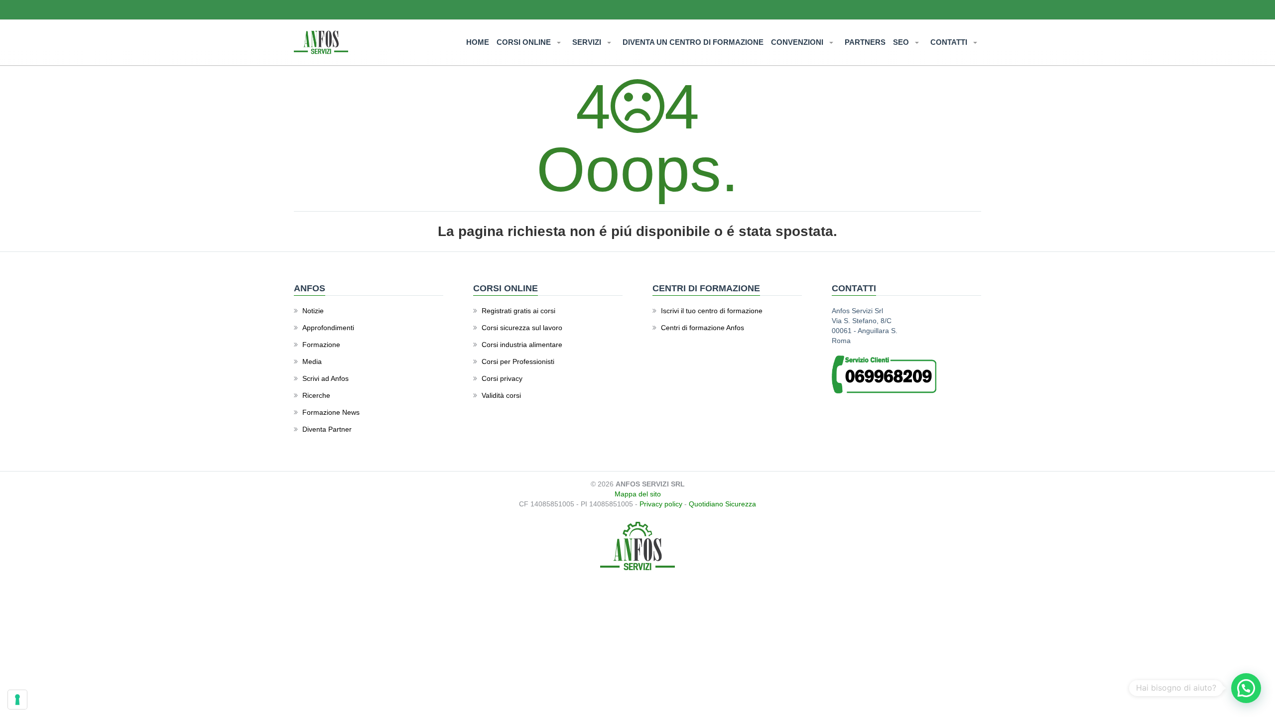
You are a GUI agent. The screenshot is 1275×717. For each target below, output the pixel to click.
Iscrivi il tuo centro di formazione (712, 311)
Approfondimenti (328, 328)
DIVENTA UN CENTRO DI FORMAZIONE (693, 42)
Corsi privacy (502, 378)
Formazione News (331, 412)
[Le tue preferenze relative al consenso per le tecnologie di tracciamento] (17, 699)
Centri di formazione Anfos (702, 328)
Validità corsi (501, 395)
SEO (902, 42)
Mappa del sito (638, 494)
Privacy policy (660, 504)
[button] (1246, 688)
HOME (477, 42)
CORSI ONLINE (525, 42)
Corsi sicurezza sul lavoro (522, 328)
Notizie (313, 311)
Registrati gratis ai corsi (518, 311)
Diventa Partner (327, 429)
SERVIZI (587, 42)
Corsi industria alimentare (522, 345)
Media (312, 361)
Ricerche (316, 395)
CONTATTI (949, 42)
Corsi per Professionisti (518, 361)
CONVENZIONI (798, 42)
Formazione (321, 345)
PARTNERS (865, 42)
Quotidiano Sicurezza (722, 504)
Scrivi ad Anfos (325, 378)
